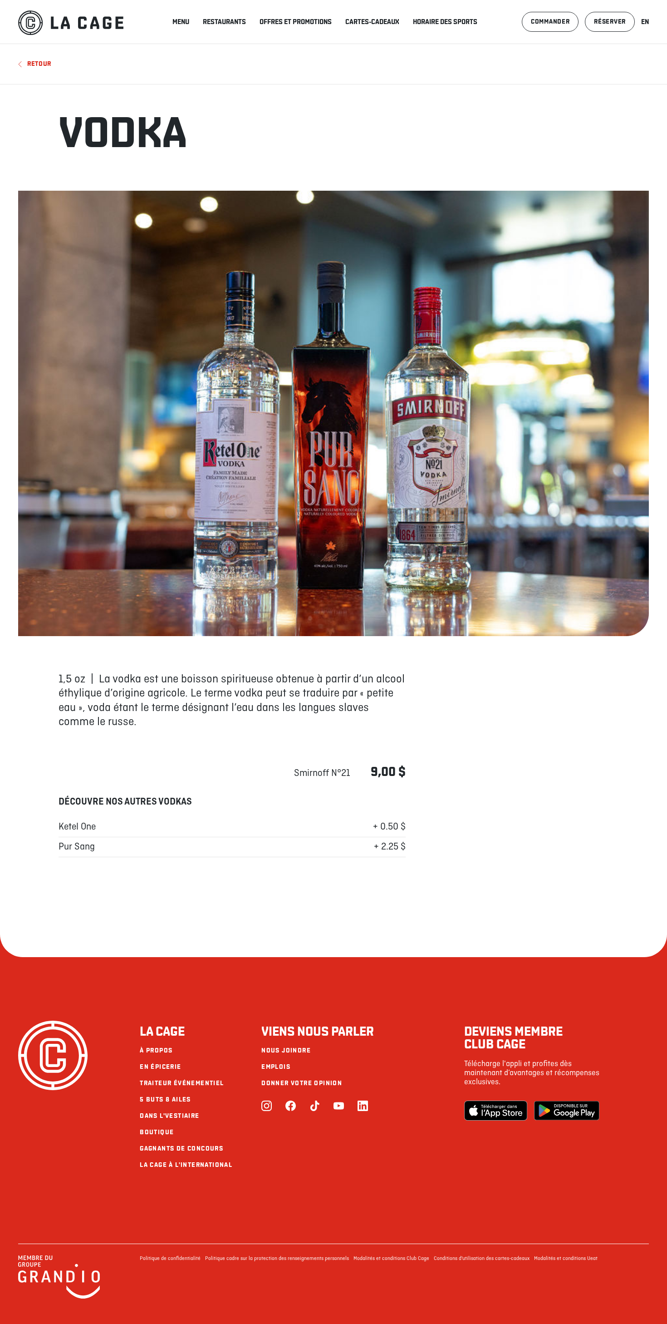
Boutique (157, 1132)
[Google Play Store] (566, 1111)
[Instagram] (266, 1107)
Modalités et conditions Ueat (566, 1258)
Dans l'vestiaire (169, 1116)
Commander (550, 21)
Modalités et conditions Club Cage (391, 1258)
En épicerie (160, 1067)
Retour (39, 64)
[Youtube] (339, 1107)
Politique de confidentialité (170, 1258)
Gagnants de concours (181, 1148)
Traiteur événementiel (182, 1083)
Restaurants (224, 22)
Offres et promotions (296, 22)
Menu (180, 22)
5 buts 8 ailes (165, 1099)
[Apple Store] (497, 1111)
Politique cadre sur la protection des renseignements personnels (277, 1258)
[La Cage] (70, 21)
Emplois (275, 1067)
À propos (156, 1050)
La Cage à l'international (186, 1165)
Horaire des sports (445, 22)
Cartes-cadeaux (372, 22)
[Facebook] (290, 1107)
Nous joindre (286, 1050)
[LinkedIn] (363, 1107)
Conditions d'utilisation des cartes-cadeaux (482, 1258)
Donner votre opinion (301, 1083)
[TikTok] (314, 1107)
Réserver (610, 21)
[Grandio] (59, 1297)
